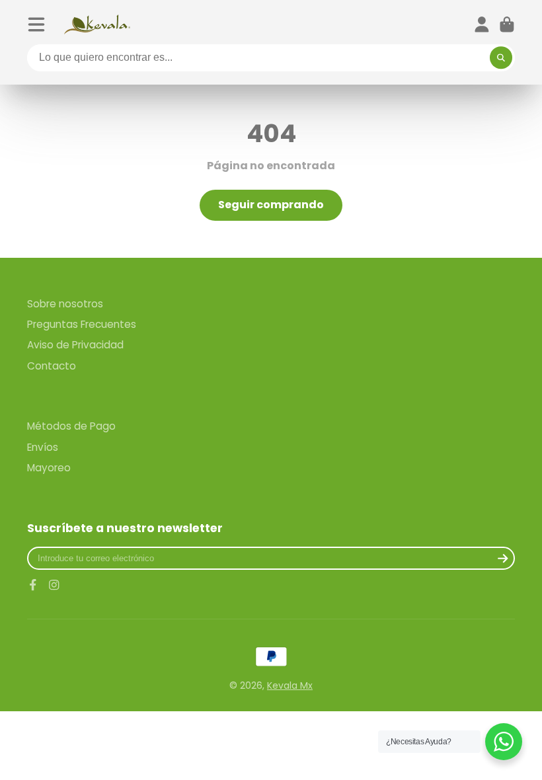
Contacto (51, 366)
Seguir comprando (271, 204)
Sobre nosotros (65, 304)
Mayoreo (49, 468)
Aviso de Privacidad (75, 345)
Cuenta (482, 24)
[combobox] (271, 58)
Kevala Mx (290, 685)
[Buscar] (501, 58)
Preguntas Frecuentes (81, 324)
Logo (97, 24)
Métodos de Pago (71, 426)
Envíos (42, 447)
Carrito (507, 24)
